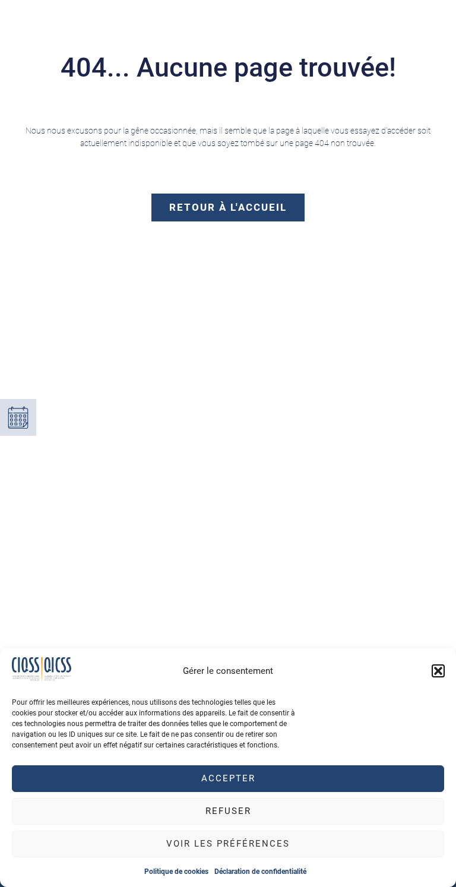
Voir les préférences (228, 843)
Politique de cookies (176, 871)
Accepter (228, 778)
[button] (438, 671)
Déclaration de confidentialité (260, 871)
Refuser (228, 811)
